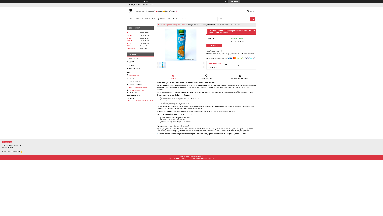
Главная (130, 19)
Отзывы (175, 19)
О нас (154, 19)
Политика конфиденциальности (12, 145)
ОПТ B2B (183, 19)
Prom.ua (200, 156)
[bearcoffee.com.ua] (131, 11)
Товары (138, 19)
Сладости (176, 25)
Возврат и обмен (7, 147)
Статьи (147, 19)
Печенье (184, 25)
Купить (215, 45)
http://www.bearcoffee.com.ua (138, 87)
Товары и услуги (166, 25)
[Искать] (252, 19)
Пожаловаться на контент (187, 158)
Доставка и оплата (164, 19)
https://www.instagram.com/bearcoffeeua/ (140, 100)
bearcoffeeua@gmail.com (137, 90)
